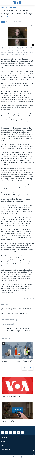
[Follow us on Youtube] (10, 432)
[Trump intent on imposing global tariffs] (17, 350)
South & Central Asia (8, 7)
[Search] (29, 457)
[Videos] (13, 457)
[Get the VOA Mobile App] (17, 385)
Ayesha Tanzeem (8, 17)
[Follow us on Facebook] (2, 432)
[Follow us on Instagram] (14, 432)
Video (4, 339)
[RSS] (18, 432)
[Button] (31, 25)
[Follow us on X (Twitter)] (6, 432)
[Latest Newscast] (5, 457)
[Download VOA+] (17, 410)
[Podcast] (22, 432)
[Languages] (21, 457)
